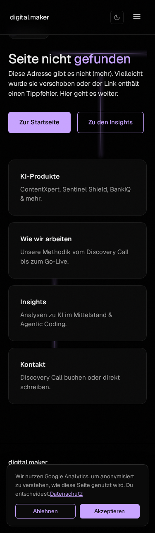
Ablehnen (45, 511)
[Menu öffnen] (137, 17)
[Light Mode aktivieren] (117, 17)
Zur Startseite (39, 122)
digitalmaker (29, 17)
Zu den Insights (110, 122)
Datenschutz (66, 493)
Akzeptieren (109, 511)
